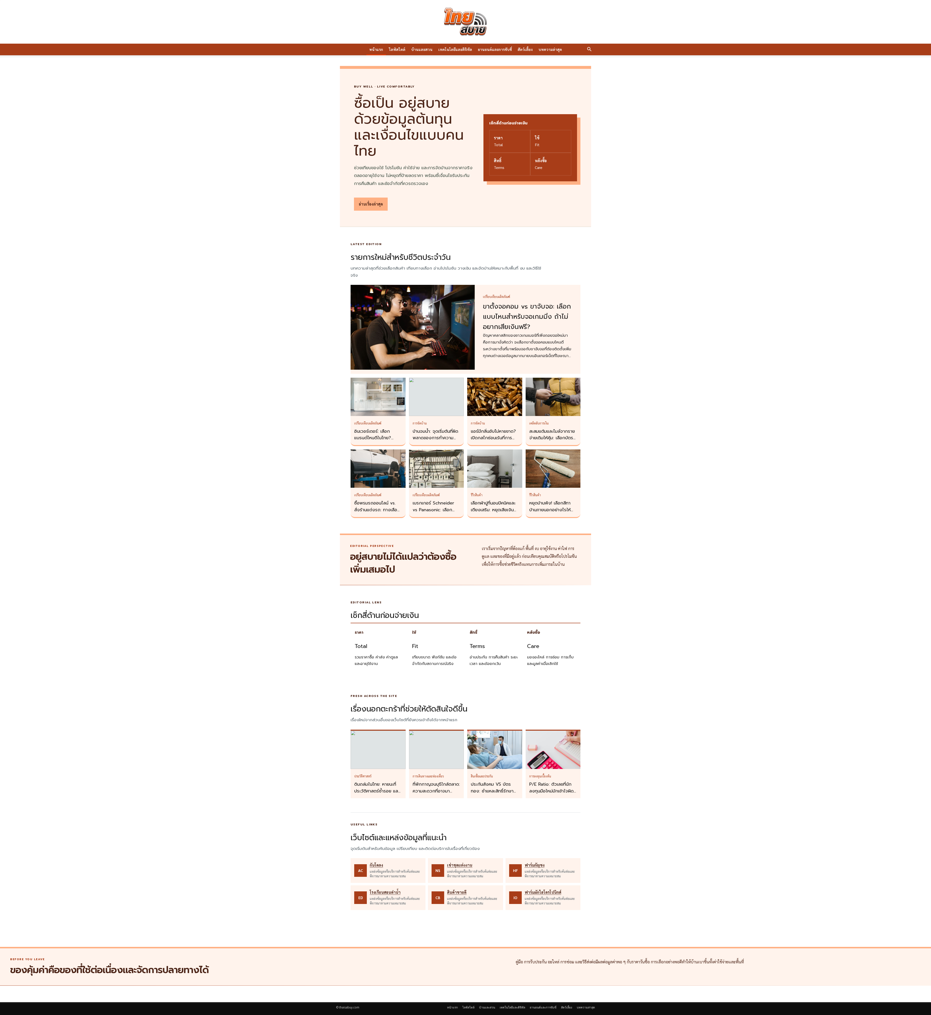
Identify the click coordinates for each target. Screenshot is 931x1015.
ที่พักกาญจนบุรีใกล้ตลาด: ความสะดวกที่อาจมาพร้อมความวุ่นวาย (436, 791)
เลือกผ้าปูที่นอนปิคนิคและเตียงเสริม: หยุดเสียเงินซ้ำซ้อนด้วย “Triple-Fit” (494, 510)
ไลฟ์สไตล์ (397, 49)
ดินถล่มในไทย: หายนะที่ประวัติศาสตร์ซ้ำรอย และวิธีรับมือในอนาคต (377, 791)
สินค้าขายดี (456, 892)
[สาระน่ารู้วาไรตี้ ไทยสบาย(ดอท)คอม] (465, 22)
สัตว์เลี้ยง (525, 49)
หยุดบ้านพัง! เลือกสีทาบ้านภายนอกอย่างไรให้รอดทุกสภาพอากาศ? (550, 510)
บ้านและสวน (422, 49)
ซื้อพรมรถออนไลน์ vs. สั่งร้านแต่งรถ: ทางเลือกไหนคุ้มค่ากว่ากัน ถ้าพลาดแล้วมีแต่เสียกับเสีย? (378, 513)
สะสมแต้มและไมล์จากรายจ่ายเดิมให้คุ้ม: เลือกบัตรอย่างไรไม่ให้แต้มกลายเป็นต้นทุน (552, 441)
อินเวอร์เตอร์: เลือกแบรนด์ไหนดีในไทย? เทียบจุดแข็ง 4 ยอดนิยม (376, 438)
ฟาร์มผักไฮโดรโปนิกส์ (543, 892)
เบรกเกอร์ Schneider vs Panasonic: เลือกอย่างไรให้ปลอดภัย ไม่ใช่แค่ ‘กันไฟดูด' (435, 513)
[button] (589, 49)
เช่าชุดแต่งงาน (459, 865)
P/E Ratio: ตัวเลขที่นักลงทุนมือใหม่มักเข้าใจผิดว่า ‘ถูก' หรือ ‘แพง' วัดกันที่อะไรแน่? (551, 794)
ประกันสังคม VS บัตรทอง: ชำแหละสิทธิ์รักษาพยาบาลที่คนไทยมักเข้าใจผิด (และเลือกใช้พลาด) (494, 794)
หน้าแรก (376, 49)
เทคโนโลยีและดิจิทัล (455, 49)
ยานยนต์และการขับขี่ (495, 49)
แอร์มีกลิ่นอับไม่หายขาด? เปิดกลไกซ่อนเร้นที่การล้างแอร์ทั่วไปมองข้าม (493, 438)
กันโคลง (376, 865)
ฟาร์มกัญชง (535, 865)
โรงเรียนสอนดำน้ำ (385, 892)
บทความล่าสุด (550, 49)
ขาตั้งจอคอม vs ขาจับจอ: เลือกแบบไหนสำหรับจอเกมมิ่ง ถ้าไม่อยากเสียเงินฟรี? (527, 317)
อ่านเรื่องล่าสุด (371, 204)
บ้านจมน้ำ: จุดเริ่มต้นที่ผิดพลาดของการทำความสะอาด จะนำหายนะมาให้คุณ (435, 441)
